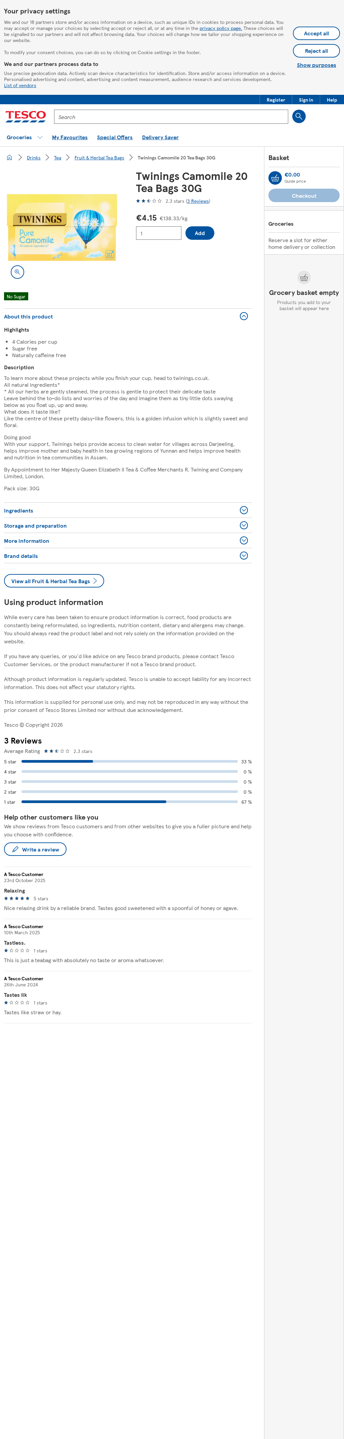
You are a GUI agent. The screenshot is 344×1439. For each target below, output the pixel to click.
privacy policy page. (221, 28)
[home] (9, 157)
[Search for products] (299, 116)
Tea (57, 157)
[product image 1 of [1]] (62, 227)
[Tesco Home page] (25, 117)
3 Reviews (198, 200)
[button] (276, 99)
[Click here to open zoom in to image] (17, 272)
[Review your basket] (275, 178)
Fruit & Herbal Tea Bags (99, 157)
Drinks (34, 157)
